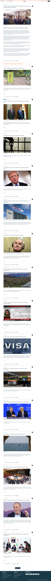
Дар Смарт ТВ (16, 576)
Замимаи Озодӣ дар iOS (17, 575)
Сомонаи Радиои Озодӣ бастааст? (7, 575)
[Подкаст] (38, 574)
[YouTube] (44, 1)
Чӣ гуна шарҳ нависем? (6, 576)
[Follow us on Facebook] (28, 574)
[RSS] (37, 574)
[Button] (7, 60)
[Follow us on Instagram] (31, 574)
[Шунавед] (47, 1)
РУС (42, 1)
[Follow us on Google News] (26, 574)
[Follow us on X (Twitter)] (33, 574)
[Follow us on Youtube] (29, 574)
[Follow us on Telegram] (35, 574)
